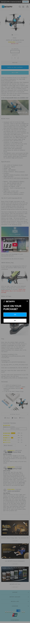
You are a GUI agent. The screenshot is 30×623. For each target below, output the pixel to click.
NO (15, 321)
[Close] (27, 301)
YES (15, 314)
